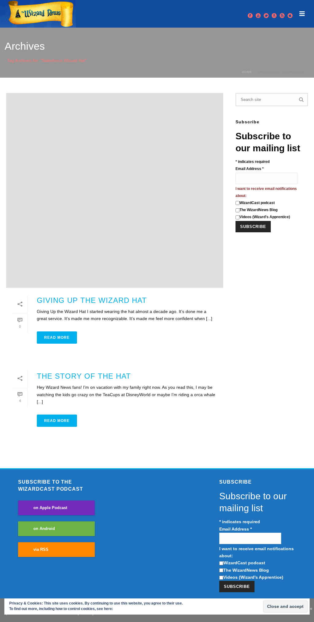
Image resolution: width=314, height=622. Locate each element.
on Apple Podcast (50, 508)
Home (247, 72)
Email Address (250, 169)
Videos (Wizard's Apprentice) (264, 217)
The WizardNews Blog (258, 210)
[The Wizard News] (38, 14)
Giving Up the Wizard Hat (92, 300)
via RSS (40, 549)
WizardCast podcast (257, 203)
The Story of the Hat (84, 376)
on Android (44, 529)
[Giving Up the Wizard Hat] (114, 190)
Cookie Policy (126, 609)
